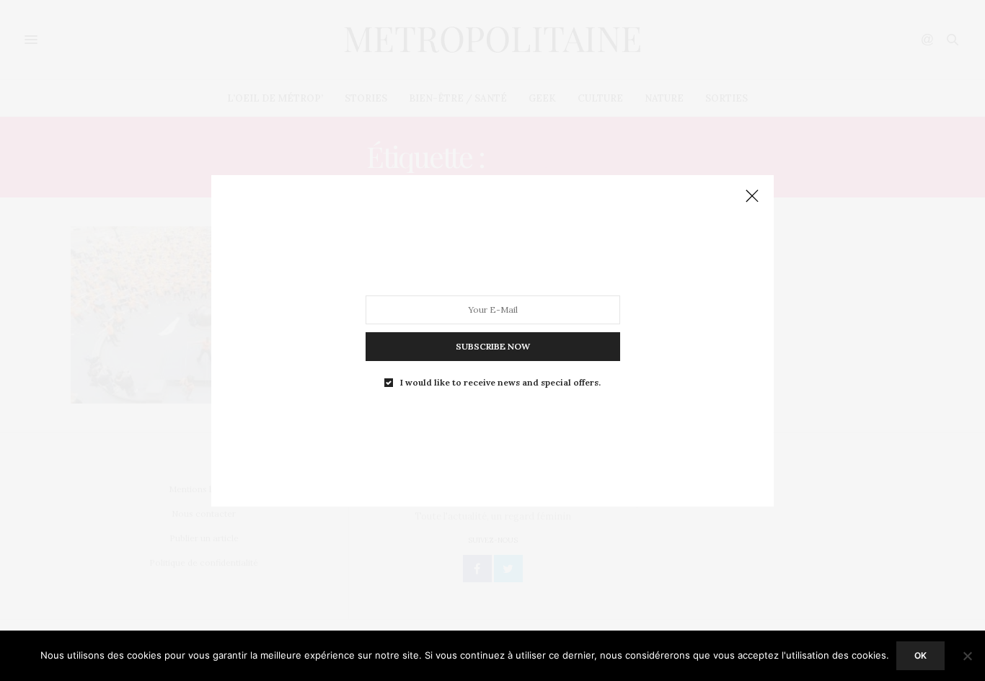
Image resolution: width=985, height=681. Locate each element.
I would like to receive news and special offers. (500, 382)
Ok (920, 655)
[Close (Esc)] (752, 196)
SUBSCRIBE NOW (493, 345)
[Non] (967, 656)
